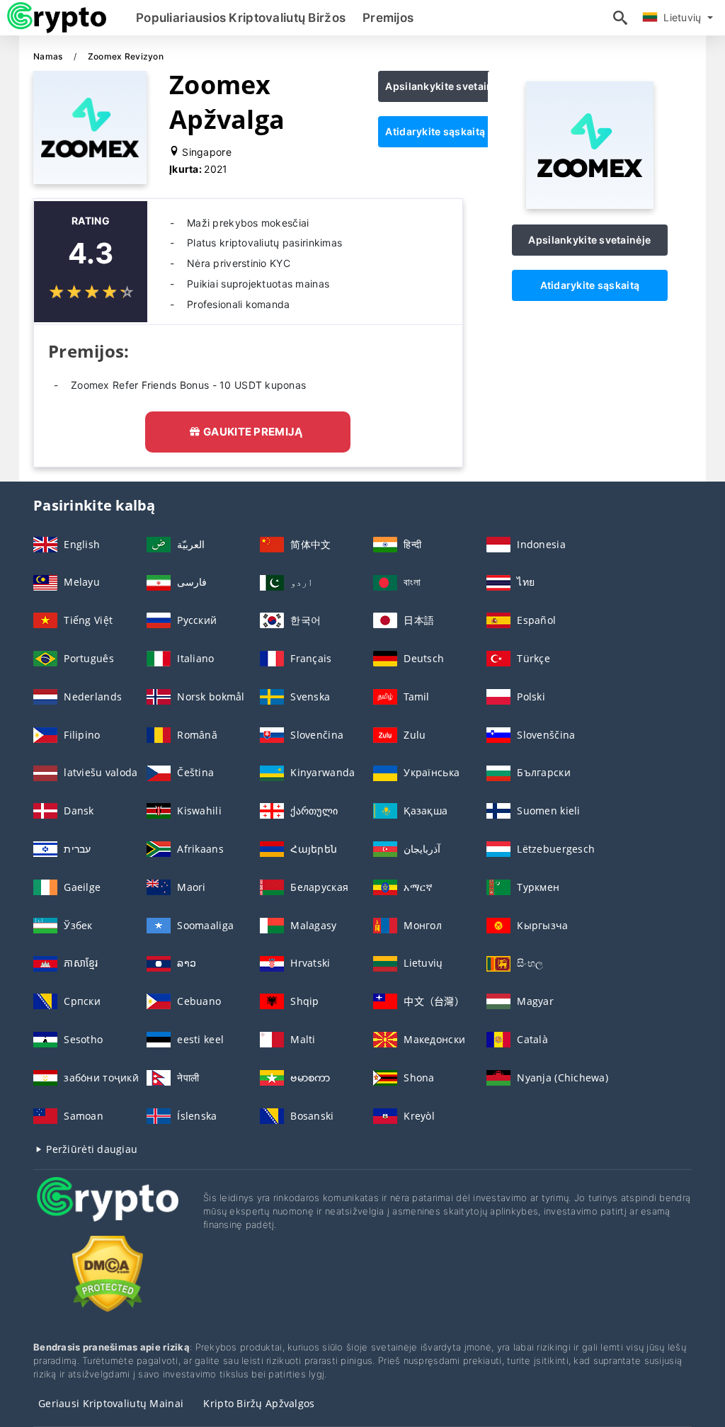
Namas (49, 56)
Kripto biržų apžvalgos (258, 1403)
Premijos (387, 18)
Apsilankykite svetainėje (446, 86)
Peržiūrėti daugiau (90, 1149)
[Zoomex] (589, 205)
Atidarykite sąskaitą (435, 131)
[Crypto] (107, 1212)
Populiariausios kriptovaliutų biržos (241, 18)
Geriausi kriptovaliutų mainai (110, 1403)
